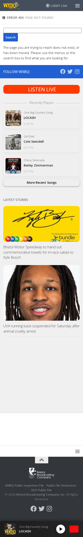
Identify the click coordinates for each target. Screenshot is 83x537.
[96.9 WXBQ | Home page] (14, 5)
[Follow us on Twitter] (70, 71)
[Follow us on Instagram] (77, 71)
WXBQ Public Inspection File (24, 485)
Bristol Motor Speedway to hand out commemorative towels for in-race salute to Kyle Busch (38, 252)
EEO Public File (41, 490)
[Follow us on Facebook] (63, 71)
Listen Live (58, 5)
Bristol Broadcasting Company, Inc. (40, 494)
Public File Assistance (61, 485)
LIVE (74, 529)
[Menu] (77, 5)
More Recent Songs (41, 182)
